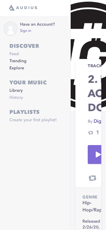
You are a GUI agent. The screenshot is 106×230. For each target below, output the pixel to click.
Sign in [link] (25, 31)
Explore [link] (16, 68)
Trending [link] (17, 61)
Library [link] (16, 90)
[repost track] (92, 178)
